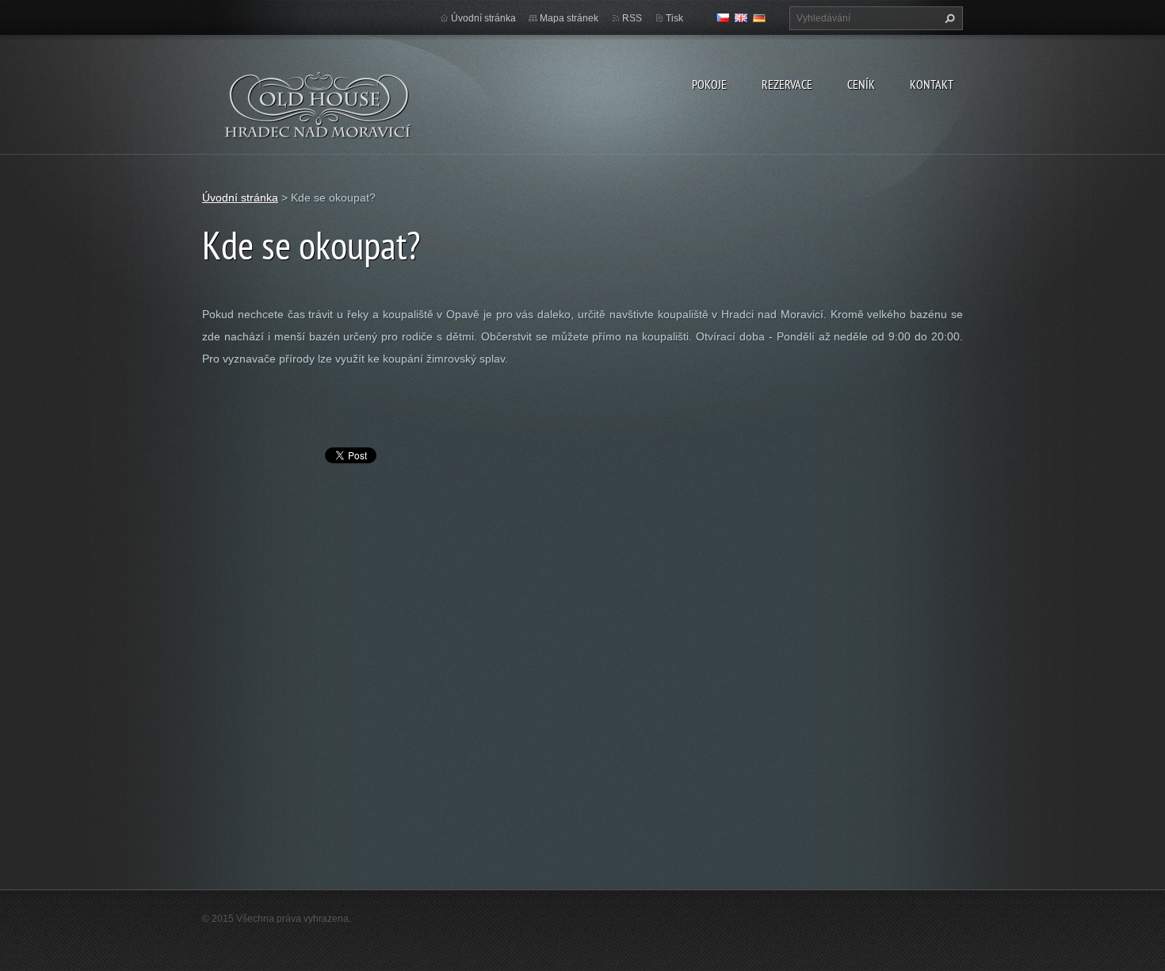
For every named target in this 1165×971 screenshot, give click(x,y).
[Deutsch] (759, 17)
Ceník (861, 84)
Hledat (948, 18)
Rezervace (787, 84)
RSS (632, 18)
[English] (741, 17)
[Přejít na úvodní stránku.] (319, 115)
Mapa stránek (569, 18)
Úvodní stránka (483, 18)
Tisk (674, 18)
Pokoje (709, 84)
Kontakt (931, 84)
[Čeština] (722, 17)
